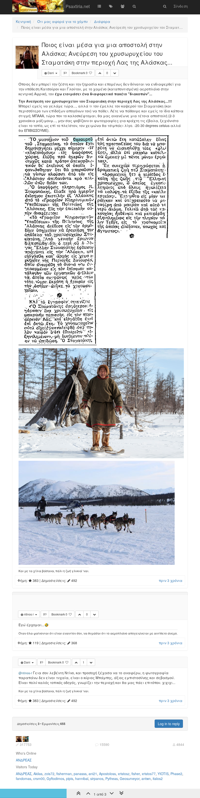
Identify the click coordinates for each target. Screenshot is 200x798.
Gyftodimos (55, 778)
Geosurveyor (130, 778)
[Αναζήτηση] (134, 6)
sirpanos (96, 778)
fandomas (23, 778)
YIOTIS (163, 773)
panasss (80, 773)
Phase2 (176, 773)
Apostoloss (107, 773)
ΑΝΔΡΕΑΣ (23, 760)
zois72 (49, 773)
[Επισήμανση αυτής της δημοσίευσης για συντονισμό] (65, 73)
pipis (69, 778)
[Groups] (123, 6)
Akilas (37, 773)
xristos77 (149, 773)
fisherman (64, 773)
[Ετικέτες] (111, 6)
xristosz (124, 773)
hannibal (81, 778)
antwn (146, 778)
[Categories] (99, 6)
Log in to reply (169, 723)
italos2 (158, 778)
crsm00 (39, 778)
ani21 (93, 773)
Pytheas (111, 778)
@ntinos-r (25, 673)
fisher (135, 773)
